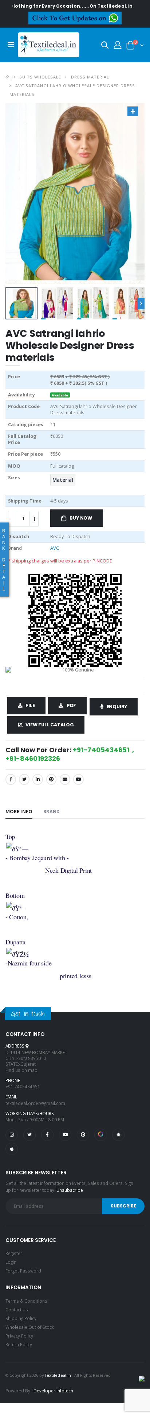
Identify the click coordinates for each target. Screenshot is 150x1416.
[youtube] (78, 779)
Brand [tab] (51, 811)
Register (13, 1253)
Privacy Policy (19, 1336)
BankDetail (3, 559)
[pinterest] (83, 1135)
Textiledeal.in (58, 1375)
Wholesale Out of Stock (29, 1327)
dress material (90, 77)
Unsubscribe (69, 1190)
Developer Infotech (53, 1390)
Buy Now (81, 518)
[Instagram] (11, 1135)
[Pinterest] (51, 779)
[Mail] (65, 779)
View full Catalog (49, 725)
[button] (104, 46)
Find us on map (21, 1070)
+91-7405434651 (22, 1086)
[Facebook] (10, 779)
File (30, 705)
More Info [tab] (18, 811)
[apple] (11, 1149)
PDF (71, 705)
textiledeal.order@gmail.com (35, 1103)
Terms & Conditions (26, 1301)
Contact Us (16, 1309)
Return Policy (18, 1344)
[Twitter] (24, 779)
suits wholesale (40, 77)
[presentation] (141, 303)
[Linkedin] (37, 779)
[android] (118, 1135)
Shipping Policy (20, 1318)
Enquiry (117, 706)
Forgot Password (23, 1271)
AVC (54, 548)
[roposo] (100, 1135)
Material (62, 480)
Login (10, 1262)
